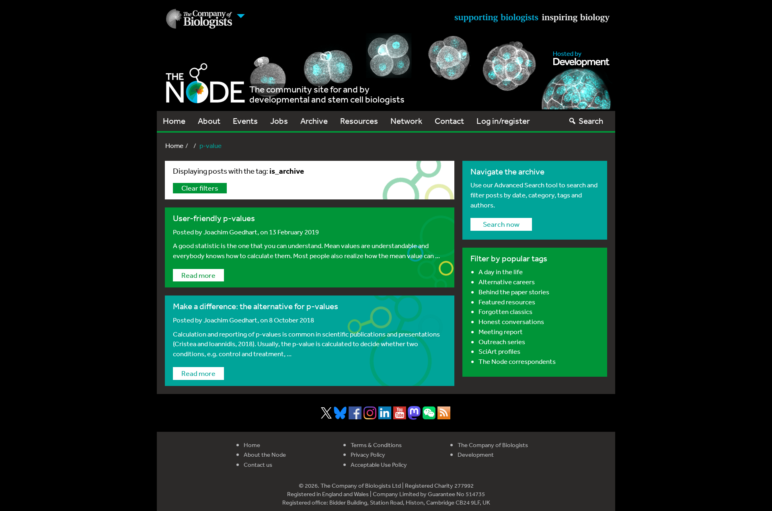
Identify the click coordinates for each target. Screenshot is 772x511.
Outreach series (501, 341)
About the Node (265, 454)
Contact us (258, 464)
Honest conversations (511, 321)
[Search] (572, 121)
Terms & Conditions (376, 445)
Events (245, 121)
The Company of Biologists (493, 445)
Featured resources (506, 302)
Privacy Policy (368, 454)
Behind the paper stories (513, 291)
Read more (198, 275)
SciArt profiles (499, 351)
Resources (359, 121)
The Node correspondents (517, 361)
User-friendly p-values (214, 218)
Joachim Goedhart (230, 232)
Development (476, 454)
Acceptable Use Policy (379, 464)
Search (591, 121)
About (209, 121)
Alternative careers (506, 281)
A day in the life (500, 271)
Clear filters (199, 187)
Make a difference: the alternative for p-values (255, 306)
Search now (501, 224)
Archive (314, 121)
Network (406, 121)
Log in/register (503, 121)
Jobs (279, 121)
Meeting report (500, 331)
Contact (449, 121)
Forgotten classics (505, 311)
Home (174, 121)
